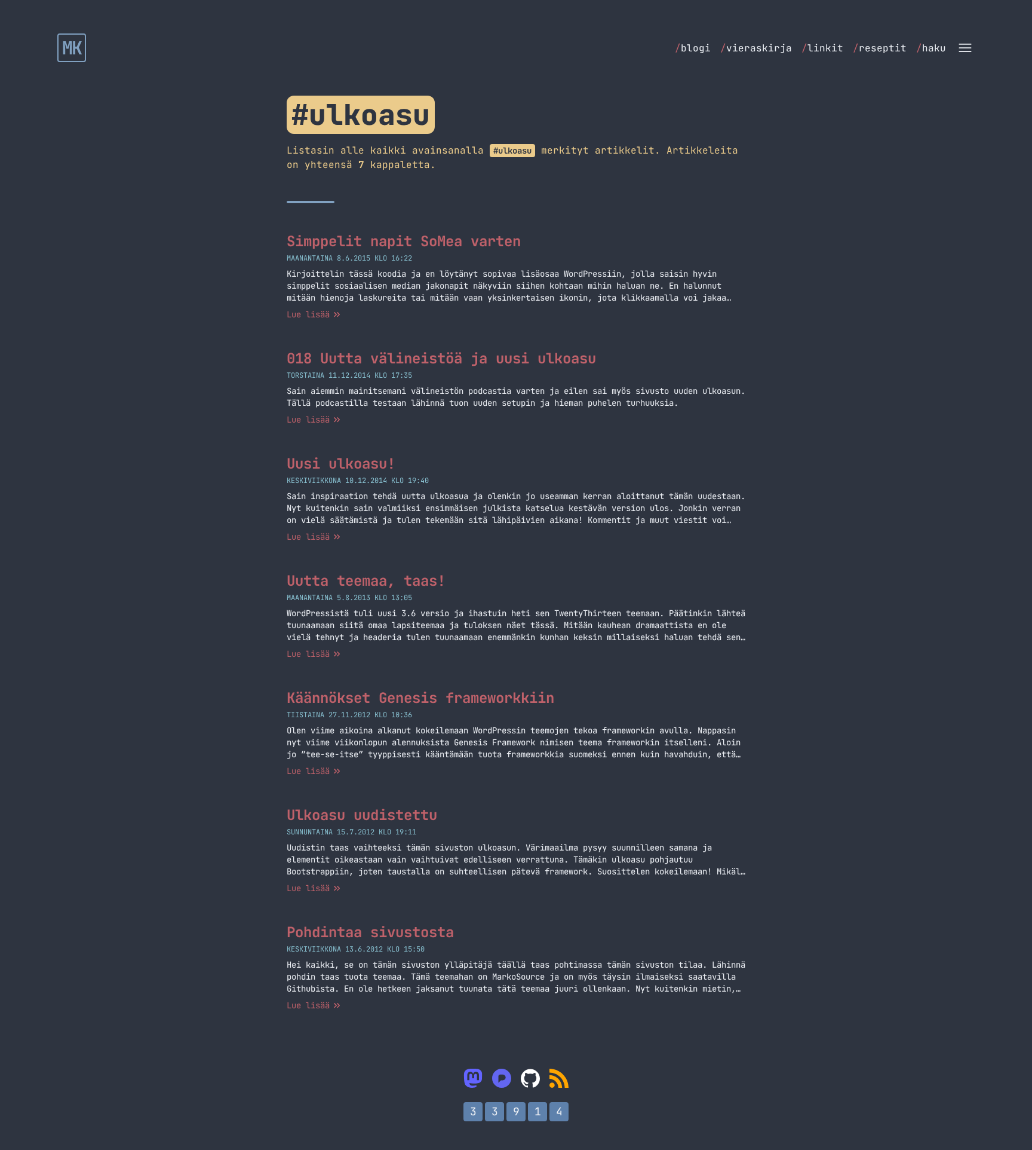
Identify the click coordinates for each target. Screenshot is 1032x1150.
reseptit (880, 48)
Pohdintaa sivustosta (370, 932)
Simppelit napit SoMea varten (404, 241)
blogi (693, 48)
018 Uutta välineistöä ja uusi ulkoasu (441, 358)
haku (931, 48)
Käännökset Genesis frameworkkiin (420, 698)
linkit (822, 48)
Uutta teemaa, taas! (366, 580)
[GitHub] (530, 1078)
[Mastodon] (473, 1078)
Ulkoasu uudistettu (362, 815)
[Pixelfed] (501, 1078)
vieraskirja (756, 48)
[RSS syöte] (559, 1078)
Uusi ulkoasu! (341, 463)
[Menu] (965, 47)
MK (72, 48)
